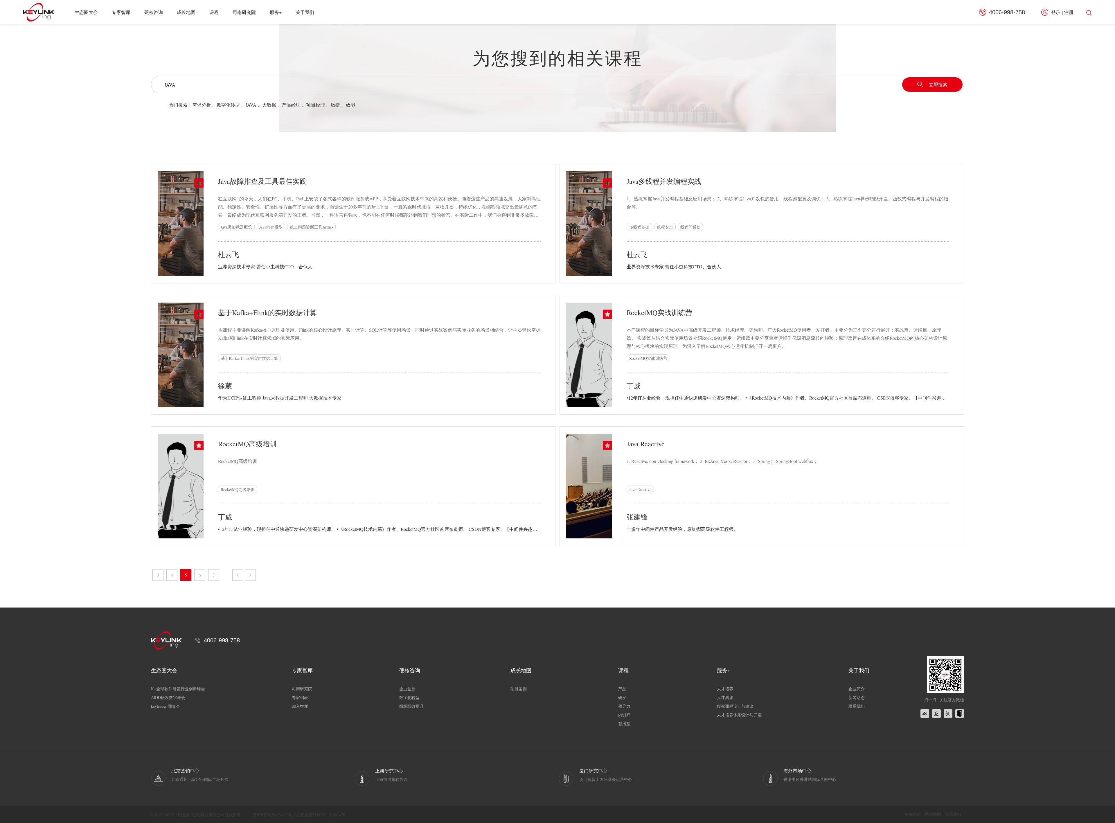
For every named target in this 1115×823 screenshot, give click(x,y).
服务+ (276, 12)
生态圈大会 (86, 12)
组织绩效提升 (411, 706)
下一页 (250, 575)
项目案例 (518, 688)
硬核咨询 (153, 12)
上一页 (237, 575)
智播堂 (624, 723)
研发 (622, 697)
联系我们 (856, 706)
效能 (350, 105)
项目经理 (315, 105)
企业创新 (407, 688)
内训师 (624, 715)
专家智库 (121, 12)
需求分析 (201, 105)
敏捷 (335, 105)
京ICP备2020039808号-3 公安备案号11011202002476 (299, 814)
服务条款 (913, 814)
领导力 (624, 706)
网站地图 (933, 814)
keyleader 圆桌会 (165, 706)
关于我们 (305, 12)
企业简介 (856, 688)
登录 (1055, 12)
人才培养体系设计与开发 (739, 715)
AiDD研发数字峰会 (168, 697)
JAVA (251, 105)
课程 (214, 12)
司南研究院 (244, 12)
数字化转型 (228, 105)
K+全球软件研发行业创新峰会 (178, 688)
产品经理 (291, 105)
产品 (622, 688)
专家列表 (300, 697)
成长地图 (186, 12)
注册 (1068, 12)
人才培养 (725, 688)
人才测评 (725, 697)
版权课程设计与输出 (735, 706)
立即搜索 (938, 84)
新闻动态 (856, 697)
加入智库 (300, 706)
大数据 (269, 105)
